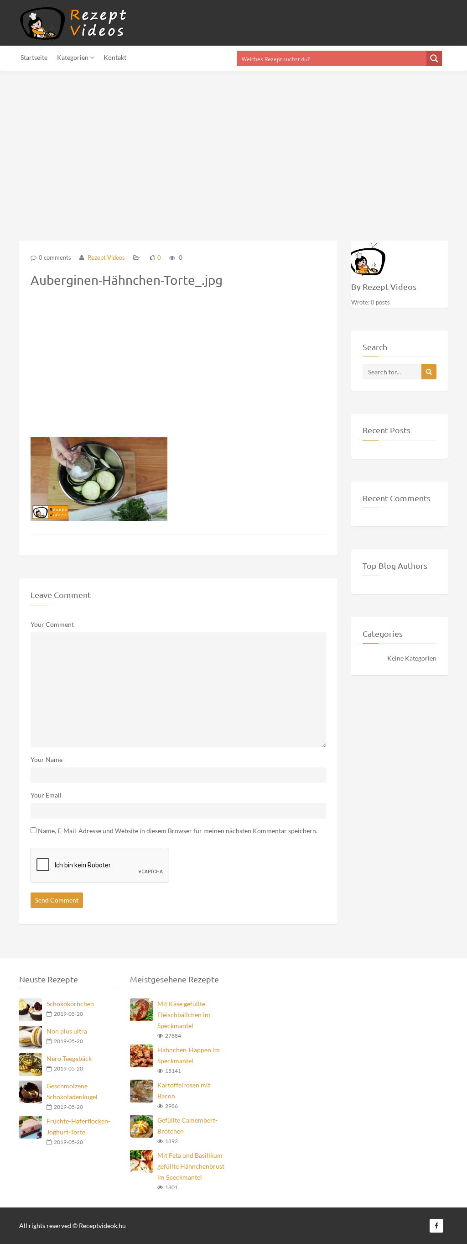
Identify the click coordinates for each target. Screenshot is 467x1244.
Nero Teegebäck (69, 1058)
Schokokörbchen (70, 1004)
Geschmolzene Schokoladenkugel (72, 1091)
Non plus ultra (67, 1031)
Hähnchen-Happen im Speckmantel (188, 1055)
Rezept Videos (105, 257)
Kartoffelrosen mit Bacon (183, 1090)
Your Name (46, 759)
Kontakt (115, 57)
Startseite (34, 57)
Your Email (46, 795)
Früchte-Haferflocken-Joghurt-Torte (78, 1126)
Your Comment (52, 624)
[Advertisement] (233, 150)
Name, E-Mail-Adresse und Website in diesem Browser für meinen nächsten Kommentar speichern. (177, 831)
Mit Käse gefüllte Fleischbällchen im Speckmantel (183, 1014)
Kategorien (73, 57)
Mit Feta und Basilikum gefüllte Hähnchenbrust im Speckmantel (190, 1166)
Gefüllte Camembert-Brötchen (187, 1125)
